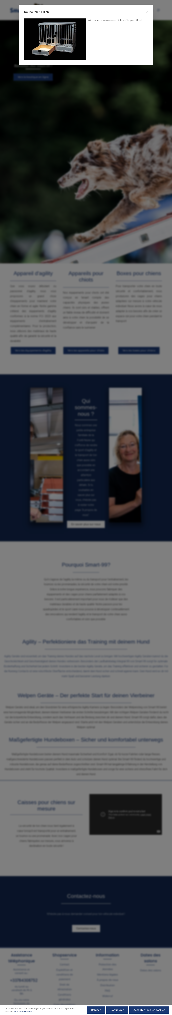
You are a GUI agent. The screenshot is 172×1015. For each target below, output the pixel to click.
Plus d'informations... (24, 1011)
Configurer (117, 1010)
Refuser (96, 1010)
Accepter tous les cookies (149, 1010)
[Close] (147, 12)
